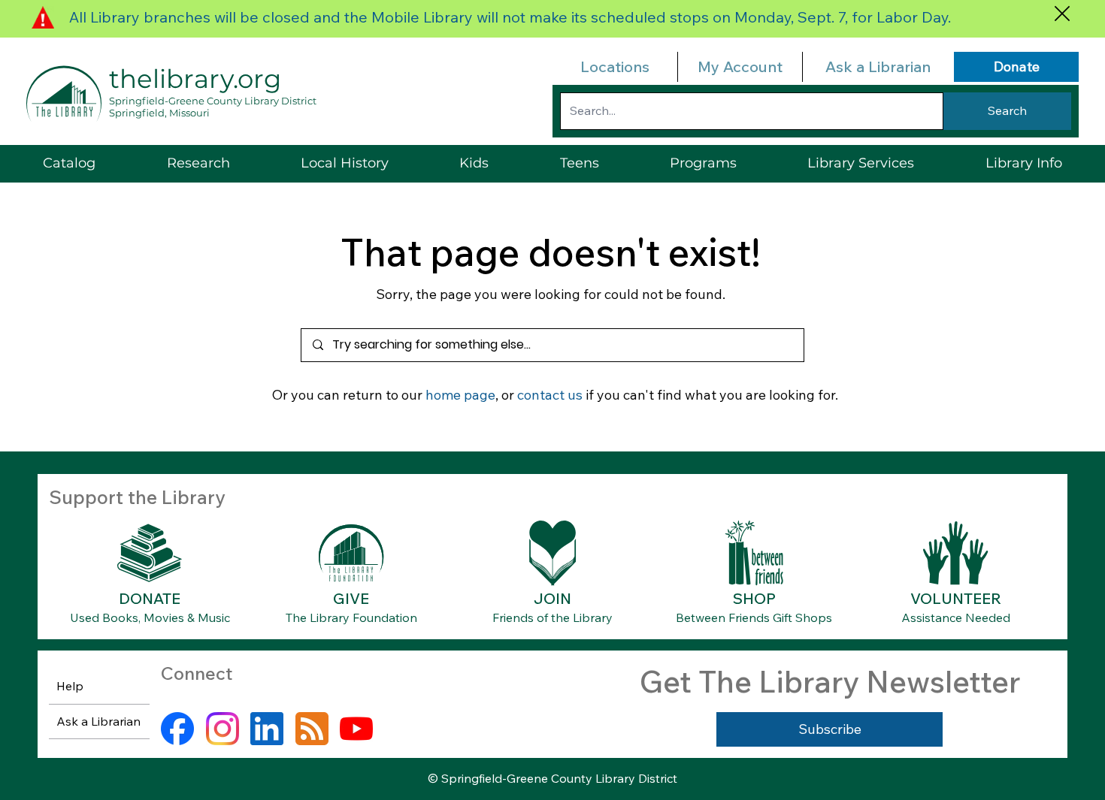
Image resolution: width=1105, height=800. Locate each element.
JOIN (552, 598)
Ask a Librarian (878, 66)
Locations (614, 66)
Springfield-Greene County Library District (212, 101)
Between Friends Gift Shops (754, 617)
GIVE (351, 598)
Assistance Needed (955, 617)
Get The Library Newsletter (830, 681)
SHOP (754, 598)
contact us (550, 394)
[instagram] (222, 728)
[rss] (311, 728)
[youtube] (356, 728)
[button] (861, 163)
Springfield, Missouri (159, 113)
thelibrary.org (195, 79)
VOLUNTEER (955, 598)
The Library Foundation (351, 617)
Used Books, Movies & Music (150, 617)
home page (460, 394)
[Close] (1062, 13)
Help (69, 685)
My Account (740, 66)
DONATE (149, 598)
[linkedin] (266, 728)
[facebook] (177, 728)
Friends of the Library (552, 617)
